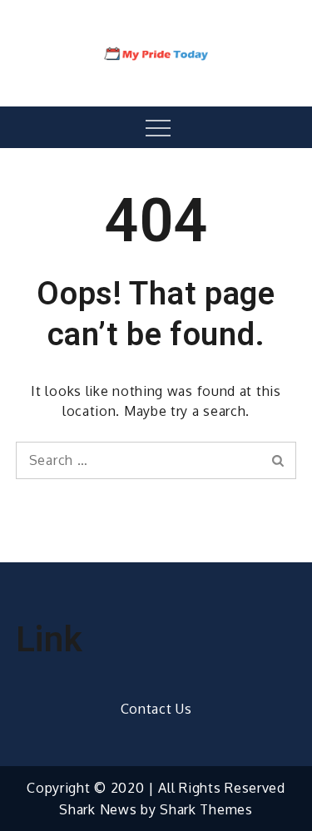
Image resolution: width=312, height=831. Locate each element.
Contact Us (156, 708)
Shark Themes (206, 809)
